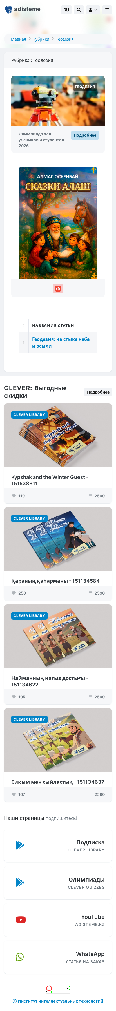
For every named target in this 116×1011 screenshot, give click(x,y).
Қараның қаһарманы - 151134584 (55, 581)
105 (21, 696)
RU (66, 9)
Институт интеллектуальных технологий (60, 1001)
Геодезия (65, 39)
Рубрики (41, 39)
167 (21, 794)
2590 (97, 495)
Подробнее (85, 135)
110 (21, 495)
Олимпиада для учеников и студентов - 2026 (43, 139)
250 (21, 593)
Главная (18, 39)
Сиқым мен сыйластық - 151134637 (57, 782)
